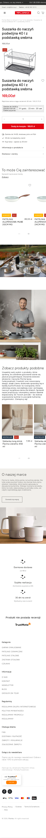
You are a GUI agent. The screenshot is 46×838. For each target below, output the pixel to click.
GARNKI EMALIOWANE (11, 647)
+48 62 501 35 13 (30, 7)
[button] (38, 13)
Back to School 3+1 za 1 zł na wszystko (20, 20)
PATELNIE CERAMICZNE (12, 652)
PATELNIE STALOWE (10, 656)
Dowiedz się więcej (12, 499)
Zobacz (5, 177)
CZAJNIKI (6, 664)
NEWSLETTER (7, 685)
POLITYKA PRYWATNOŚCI (13, 711)
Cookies (18, 807)
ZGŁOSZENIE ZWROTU (12, 744)
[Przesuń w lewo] (21, 233)
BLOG (4, 689)
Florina (4, 20)
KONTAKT (6, 681)
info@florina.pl (12, 7)
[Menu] (4, 13)
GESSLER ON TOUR (10, 693)
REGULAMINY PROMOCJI (12, 715)
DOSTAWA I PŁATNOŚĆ (12, 736)
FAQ (4, 732)
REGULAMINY (7, 719)
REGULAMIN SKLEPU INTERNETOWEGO (19, 707)
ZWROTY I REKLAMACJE (12, 740)
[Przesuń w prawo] (26, 233)
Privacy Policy (7, 807)
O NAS (5, 677)
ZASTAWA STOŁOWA (11, 660)
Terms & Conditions (31, 807)
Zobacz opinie (11, 782)
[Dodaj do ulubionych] (43, 80)
